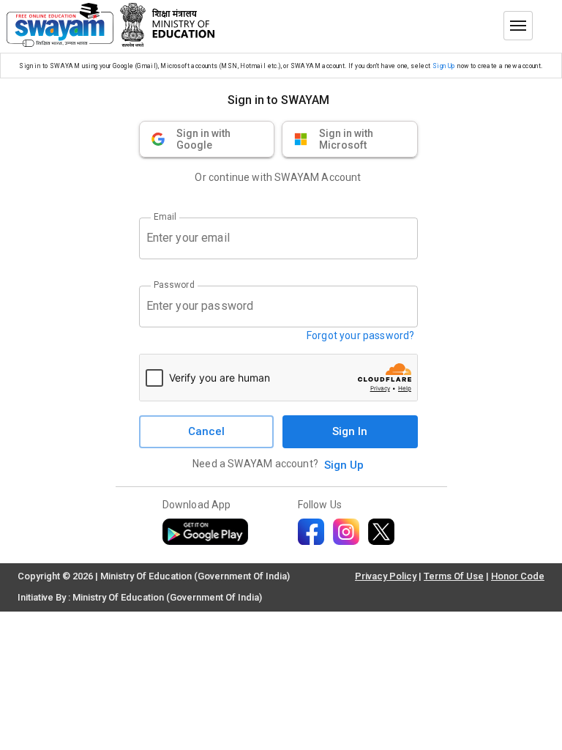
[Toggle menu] (518, 25)
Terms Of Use (454, 576)
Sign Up (443, 66)
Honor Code (517, 576)
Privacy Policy (385, 576)
